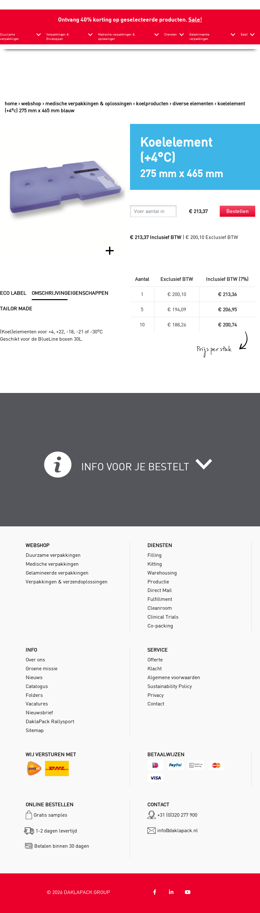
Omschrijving (50, 293)
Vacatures (37, 703)
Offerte (155, 659)
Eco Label (13, 293)
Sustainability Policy (169, 686)
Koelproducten (152, 103)
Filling (154, 555)
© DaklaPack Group (78, 892)
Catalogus (37, 686)
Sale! (195, 19)
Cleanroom (159, 608)
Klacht (154, 668)
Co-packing (160, 625)
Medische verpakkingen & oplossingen (116, 36)
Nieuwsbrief (39, 712)
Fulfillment (159, 599)
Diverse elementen (192, 103)
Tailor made (16, 308)
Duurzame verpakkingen (9, 36)
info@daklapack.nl (177, 830)
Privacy (155, 695)
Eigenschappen (88, 293)
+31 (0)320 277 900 (177, 815)
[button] (130, 468)
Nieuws (34, 677)
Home (11, 103)
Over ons (35, 659)
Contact (155, 703)
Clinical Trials (163, 617)
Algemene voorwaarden (173, 677)
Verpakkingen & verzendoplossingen (66, 581)
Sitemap (35, 730)
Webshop (31, 103)
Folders (34, 695)
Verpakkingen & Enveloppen (57, 36)
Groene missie (41, 668)
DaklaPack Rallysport (50, 721)
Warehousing (162, 572)
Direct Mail (159, 590)
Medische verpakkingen (52, 564)
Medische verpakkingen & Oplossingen (88, 103)
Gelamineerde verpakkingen (199, 36)
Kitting (154, 564)
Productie (158, 581)
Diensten (170, 34)
